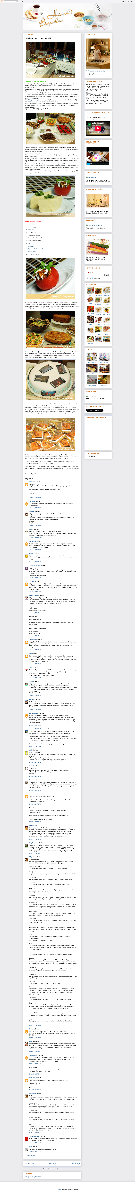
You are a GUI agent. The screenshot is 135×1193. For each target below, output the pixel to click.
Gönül (31, 1041)
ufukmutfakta (33, 639)
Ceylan (31, 667)
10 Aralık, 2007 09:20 (35, 790)
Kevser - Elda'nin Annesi (36, 729)
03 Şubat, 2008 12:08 (35, 1151)
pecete (31, 529)
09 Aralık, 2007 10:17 (35, 613)
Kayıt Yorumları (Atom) (54, 1169)
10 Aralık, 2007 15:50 (35, 1025)
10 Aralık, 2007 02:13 (35, 725)
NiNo (30, 1146)
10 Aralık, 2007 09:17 (35, 776)
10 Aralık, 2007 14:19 (35, 853)
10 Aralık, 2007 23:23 (35, 1051)
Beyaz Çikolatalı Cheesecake (36, 249)
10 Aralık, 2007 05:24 (35, 762)
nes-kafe (31, 794)
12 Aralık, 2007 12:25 (35, 1132)
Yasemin (31, 825)
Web (90, 278)
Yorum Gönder (31, 1155)
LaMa (30, 750)
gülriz (31, 653)
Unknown (32, 581)
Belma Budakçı (33, 713)
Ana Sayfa (52, 1164)
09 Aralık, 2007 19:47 (35, 664)
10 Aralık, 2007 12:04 (35, 821)
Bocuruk (31, 699)
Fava (29, 243)
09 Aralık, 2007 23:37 (35, 709)
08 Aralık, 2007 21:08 (35, 577)
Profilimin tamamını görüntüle (95, 71)
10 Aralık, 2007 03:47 (35, 746)
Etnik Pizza (31, 246)
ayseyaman (32, 511)
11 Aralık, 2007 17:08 (35, 1089)
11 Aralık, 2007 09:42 (35, 1074)
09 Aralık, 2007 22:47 (35, 695)
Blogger (59, 1189)
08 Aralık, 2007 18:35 (35, 550)
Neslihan (31, 681)
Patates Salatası (32, 251)
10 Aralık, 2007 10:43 (35, 804)
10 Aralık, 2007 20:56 (35, 1037)
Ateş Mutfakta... (34, 843)
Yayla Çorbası (31, 224)
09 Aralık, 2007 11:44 (35, 636)
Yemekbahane (33, 1077)
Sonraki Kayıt (29, 1164)
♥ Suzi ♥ (31, 553)
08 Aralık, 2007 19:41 (35, 562)
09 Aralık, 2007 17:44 (35, 650)
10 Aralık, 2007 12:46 (35, 839)
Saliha (31, 1029)
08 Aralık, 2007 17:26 (35, 537)
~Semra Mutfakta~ (34, 1136)
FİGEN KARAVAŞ (34, 595)
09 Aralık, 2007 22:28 (35, 678)
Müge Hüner (33, 857)
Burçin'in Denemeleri (35, 565)
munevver (32, 481)
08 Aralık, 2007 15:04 (35, 525)
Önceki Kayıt (75, 1164)
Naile (30, 780)
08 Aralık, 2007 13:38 (35, 497)
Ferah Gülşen (33, 1055)
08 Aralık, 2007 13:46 (35, 508)
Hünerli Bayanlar (97, 278)
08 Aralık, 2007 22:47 (35, 592)
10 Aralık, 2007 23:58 (35, 1063)
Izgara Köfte (31, 229)
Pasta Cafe (32, 766)
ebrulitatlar (32, 541)
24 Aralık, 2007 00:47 (35, 1143)
